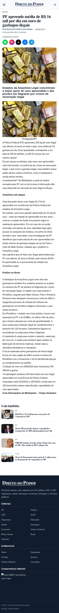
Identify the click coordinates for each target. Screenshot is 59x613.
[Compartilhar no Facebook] (25, 42)
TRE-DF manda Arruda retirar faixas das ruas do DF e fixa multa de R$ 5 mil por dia (35, 444)
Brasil (5, 12)
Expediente (35, 552)
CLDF (17, 454)
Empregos (35, 524)
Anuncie (34, 557)
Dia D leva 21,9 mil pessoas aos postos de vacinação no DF (32, 415)
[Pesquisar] (55, 4)
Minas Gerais (7, 534)
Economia (5, 529)
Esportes (5, 539)
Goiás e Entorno (38, 529)
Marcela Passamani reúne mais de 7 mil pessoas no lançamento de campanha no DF (35, 458)
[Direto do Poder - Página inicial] (19, 483)
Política (34, 510)
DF (16, 411)
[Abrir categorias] (4, 4)
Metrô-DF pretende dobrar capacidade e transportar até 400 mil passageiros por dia (33, 429)
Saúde (4, 524)
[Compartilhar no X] (18, 42)
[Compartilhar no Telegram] (31, 42)
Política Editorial (8, 562)
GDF (3, 515)
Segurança (6, 520)
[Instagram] (12, 42)
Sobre (4, 552)
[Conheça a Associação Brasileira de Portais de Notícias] (13, 585)
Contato (4, 557)
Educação (35, 520)
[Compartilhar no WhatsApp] (5, 42)
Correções (35, 562)
